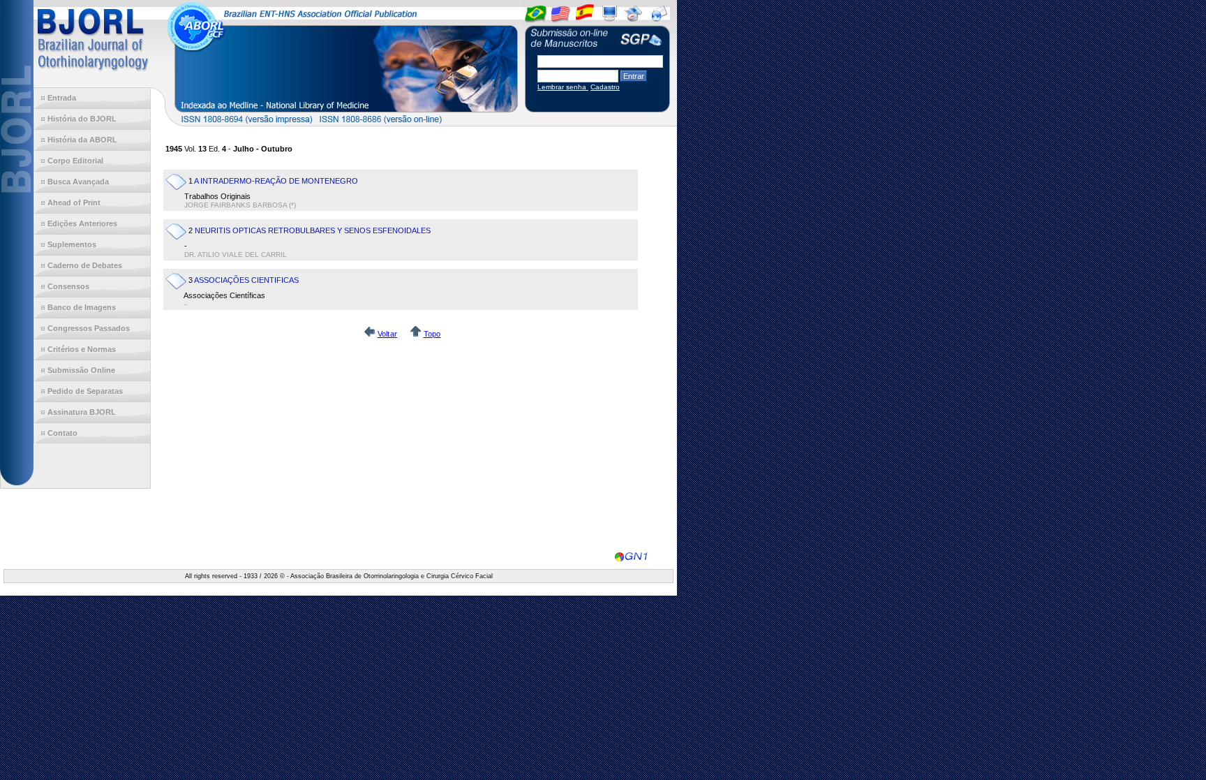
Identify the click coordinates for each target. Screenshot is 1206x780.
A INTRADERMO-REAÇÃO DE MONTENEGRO (276, 181)
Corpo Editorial (75, 160)
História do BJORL (82, 119)
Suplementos (71, 244)
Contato (62, 433)
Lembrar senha (562, 87)
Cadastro (605, 87)
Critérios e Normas (81, 349)
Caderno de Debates (84, 265)
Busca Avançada (78, 181)
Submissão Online (81, 370)
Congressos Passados (88, 328)
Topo (432, 334)
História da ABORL (82, 139)
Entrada (61, 98)
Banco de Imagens (81, 307)
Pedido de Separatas (85, 391)
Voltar (387, 334)
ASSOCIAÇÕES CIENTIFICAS (246, 280)
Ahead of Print (73, 202)
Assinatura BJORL (81, 412)
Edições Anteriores (82, 223)
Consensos (68, 286)
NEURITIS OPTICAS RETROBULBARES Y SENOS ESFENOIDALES (313, 230)
